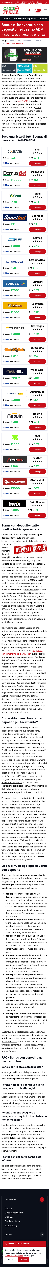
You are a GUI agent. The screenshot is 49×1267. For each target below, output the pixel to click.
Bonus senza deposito (25, 18)
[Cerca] (29, 10)
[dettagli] (15, 151)
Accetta (24, 1259)
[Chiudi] (46, 3)
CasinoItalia (10, 1199)
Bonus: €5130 (39, 70)
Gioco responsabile (14, 1212)
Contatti (8, 1208)
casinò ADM (22, 101)
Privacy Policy (11, 1225)
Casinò (8, 1234)
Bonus (7, 18)
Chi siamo (9, 1216)
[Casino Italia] (11, 10)
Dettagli (38, 163)
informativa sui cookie (14, 1255)
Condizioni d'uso (12, 1221)
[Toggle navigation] (45, 10)
